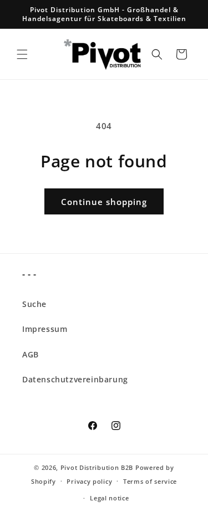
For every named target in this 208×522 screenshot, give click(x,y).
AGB (30, 354)
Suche (34, 304)
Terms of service (150, 481)
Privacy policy (89, 481)
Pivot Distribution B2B (96, 467)
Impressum (44, 329)
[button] (22, 54)
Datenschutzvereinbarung (75, 379)
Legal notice (109, 498)
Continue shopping (104, 201)
